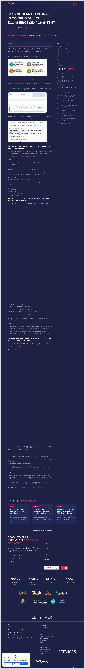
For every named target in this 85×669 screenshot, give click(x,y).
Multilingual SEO (44, 651)
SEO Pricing (43, 643)
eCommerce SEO (44, 627)
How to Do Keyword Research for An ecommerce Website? (29, 487)
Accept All (24, 663)
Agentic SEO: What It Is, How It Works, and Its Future (67, 119)
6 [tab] (43, 530)
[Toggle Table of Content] (49, 44)
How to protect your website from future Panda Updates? (68, 87)
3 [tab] (37, 530)
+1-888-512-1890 (15, 558)
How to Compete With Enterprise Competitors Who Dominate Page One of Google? (68, 110)
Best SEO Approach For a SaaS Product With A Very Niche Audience (67, 115)
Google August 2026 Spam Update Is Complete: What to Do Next (68, 96)
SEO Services (43, 625)
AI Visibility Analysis (45, 649)
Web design (62, 65)
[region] (16, 660)
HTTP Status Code (64, 52)
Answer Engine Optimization (47, 636)
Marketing (62, 58)
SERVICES (67, 651)
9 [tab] (49, 530)
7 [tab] (45, 530)
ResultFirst (10, 484)
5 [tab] (41, 530)
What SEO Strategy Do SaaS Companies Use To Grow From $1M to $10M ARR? (68, 105)
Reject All (16, 663)
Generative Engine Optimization (44, 639)
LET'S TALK (42, 617)
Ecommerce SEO (21, 35)
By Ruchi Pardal (24, 27)
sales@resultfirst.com (16, 562)
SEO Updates (63, 63)
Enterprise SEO (63, 50)
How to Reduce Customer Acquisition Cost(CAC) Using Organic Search (42, 511)
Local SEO (62, 56)
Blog (14, 35)
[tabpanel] (19, 514)
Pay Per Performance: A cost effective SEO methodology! (66, 81)
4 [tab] (39, 530)
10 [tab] (51, 530)
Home (9, 35)
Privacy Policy (73, 667)
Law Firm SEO (43, 647)
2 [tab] (36, 530)
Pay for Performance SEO (46, 632)
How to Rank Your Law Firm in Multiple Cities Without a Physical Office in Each (68, 73)
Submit (63, 568)
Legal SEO (62, 54)
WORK (42, 661)
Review (67, 667)
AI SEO (61, 46)
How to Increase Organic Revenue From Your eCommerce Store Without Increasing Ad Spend (68, 100)
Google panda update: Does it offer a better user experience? (68, 84)
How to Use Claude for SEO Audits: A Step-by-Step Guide (68, 122)
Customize (8, 663)
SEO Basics (62, 61)
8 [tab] (47, 530)
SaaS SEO (62, 59)
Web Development (44, 653)
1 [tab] (34, 530)
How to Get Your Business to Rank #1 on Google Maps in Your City (19, 511)
